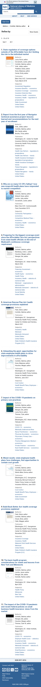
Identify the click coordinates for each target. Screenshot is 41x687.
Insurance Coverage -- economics (26, 91)
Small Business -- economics (25, 650)
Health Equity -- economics (24, 274)
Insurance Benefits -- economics (26, 88)
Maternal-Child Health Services (25, 543)
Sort (4, 42)
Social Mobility (20, 292)
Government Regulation (23, 86)
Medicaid (18, 332)
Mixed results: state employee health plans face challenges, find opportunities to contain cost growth (20, 460)
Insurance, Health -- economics (25, 95)
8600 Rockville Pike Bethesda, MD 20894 (28, 669)
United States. (19, 107)
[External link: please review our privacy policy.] (4, 670)
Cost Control (19, 383)
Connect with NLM (8, 665)
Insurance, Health (21, 330)
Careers (24, 678)
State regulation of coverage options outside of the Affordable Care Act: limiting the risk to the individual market (20, 52)
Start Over (5, 22)
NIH (17, 684)
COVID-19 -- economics (23, 427)
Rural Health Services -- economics (27, 448)
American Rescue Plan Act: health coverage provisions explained (17, 303)
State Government (21, 102)
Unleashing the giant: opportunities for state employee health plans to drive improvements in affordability (19, 353)
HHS (21, 684)
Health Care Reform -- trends (24, 156)
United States (19, 104)
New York (18, 594)
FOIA (3, 676)
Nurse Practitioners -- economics (26, 432)
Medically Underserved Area (24, 429)
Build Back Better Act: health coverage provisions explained (19, 508)
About (14, 16)
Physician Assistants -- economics (26, 434)
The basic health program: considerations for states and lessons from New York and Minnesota (20, 562)
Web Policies (6, 674)
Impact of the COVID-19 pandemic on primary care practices (18, 398)
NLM (13, 684)
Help (22, 16)
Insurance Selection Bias (23, 93)
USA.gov (26, 684)
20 (12, 42)
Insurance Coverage (21, 539)
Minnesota (18, 592)
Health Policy (19, 276)
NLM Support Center (28, 674)
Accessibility (25, 676)
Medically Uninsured (22, 334)
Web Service (32, 16)
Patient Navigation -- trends (24, 172)
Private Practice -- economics (25, 445)
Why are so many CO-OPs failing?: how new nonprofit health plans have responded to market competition (20, 186)
